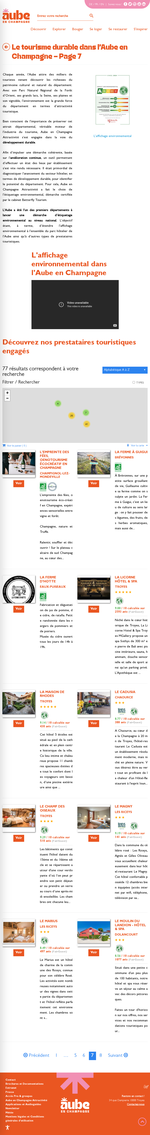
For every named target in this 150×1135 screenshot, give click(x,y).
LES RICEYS (123, 812)
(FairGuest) (136, 612)
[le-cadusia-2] (93, 703)
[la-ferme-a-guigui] (93, 463)
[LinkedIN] (144, 4)
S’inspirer (141, 29)
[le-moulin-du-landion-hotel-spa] (93, 932)
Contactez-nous (136, 1104)
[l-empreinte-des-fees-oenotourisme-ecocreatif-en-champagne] (18, 463)
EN (102, 4)
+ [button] (7, 392)
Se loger (96, 29)
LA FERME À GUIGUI (131, 452)
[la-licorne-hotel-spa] (93, 588)
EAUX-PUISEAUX (53, 587)
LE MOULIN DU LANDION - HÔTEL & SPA (130, 925)
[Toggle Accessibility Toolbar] (7, 1127)
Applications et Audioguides (23, 1104)
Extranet (10, 1088)
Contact (10, 1080)
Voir (19, 483)
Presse (9, 1092)
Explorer (59, 29)
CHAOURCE (124, 697)
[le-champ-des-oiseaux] (18, 817)
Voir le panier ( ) (16, 446)
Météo (9, 1113)
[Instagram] (134, 4)
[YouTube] (139, 4)
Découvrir (38, 29)
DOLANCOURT (126, 935)
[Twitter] (130, 4)
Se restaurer (117, 29)
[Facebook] (125, 4)
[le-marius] (18, 932)
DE (90, 4)
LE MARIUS (48, 921)
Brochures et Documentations (24, 1084)
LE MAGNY (123, 807)
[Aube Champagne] (16, 16)
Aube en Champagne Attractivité (26, 1100)
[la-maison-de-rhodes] (18, 703)
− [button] (7, 398)
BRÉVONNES (124, 457)
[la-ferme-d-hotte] (18, 591)
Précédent (38, 1055)
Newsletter (12, 1108)
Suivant (116, 1055)
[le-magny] (93, 817)
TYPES (140, 383)
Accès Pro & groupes (18, 1096)
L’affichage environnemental (113, 136)
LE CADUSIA (125, 692)
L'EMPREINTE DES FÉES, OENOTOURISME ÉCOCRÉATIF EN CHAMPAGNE (54, 460)
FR (96, 4)
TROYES (121, 587)
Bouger (77, 29)
